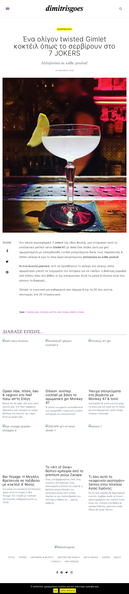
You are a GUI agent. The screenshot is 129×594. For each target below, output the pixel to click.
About (117, 557)
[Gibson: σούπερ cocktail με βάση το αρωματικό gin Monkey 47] (64, 362)
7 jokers (29, 312)
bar (37, 312)
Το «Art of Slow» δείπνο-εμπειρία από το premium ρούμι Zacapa (64, 471)
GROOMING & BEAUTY (42, 557)
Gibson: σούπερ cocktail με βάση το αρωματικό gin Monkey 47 (64, 397)
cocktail (44, 312)
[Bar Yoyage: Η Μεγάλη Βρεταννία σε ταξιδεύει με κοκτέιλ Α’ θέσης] (21, 448)
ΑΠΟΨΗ (106, 557)
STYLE (11, 557)
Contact (56, 561)
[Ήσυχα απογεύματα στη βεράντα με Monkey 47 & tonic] (107, 362)
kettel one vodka (59, 312)
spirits (73, 312)
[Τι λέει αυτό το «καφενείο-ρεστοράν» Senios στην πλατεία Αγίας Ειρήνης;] (107, 448)
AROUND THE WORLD (68, 557)
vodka (80, 312)
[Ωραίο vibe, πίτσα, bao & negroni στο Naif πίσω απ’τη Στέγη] (21, 362)
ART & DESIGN (90, 557)
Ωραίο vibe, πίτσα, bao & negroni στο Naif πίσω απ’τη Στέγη (20, 395)
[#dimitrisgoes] (64, 9)
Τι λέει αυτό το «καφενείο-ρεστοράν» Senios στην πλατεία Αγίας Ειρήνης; (107, 482)
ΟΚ (55, 590)
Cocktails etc (64, 29)
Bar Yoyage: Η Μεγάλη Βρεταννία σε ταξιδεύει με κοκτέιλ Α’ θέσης (21, 480)
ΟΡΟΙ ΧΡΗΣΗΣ (71, 561)
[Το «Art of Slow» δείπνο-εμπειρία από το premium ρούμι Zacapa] (64, 443)
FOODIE (23, 557)
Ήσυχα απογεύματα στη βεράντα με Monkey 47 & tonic (105, 395)
